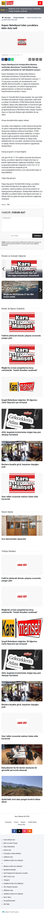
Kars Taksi (7, 897)
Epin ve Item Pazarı (10, 843)
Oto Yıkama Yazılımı (11, 887)
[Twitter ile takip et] (19, 831)
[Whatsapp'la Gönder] (12, 59)
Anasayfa (7, 17)
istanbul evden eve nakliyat (13, 860)
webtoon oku (8, 857)
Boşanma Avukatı (10, 870)
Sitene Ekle (21, 824)
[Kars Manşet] (8, 3)
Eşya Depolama (9, 847)
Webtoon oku (8, 890)
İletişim (23, 822)
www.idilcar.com (9, 840)
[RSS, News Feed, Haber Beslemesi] (29, 831)
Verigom (7, 880)
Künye (16, 822)
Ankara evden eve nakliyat (13, 866)
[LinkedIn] (9, 59)
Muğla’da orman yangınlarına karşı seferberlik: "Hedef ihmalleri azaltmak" (24, 10)
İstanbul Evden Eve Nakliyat (13, 883)
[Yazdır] (30, 59)
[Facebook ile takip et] (14, 831)
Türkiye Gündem (18, 17)
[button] (33, 59)
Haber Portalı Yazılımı (12, 912)
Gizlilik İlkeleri (32, 822)
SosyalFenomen (9, 901)
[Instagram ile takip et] (24, 831)
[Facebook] (3, 59)
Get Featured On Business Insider (16, 873)
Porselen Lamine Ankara (12, 853)
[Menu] (40, 3)
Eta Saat (6, 904)
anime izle (7, 850)
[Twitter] (6, 59)
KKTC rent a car (9, 877)
